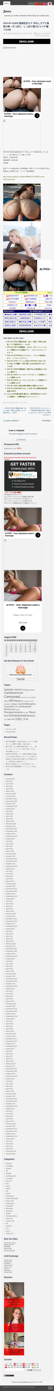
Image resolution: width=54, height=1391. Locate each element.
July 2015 (9, 1111)
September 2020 (11, 956)
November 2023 (11, 861)
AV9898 (32, 690)
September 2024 (11, 836)
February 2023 (11, 884)
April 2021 (9, 939)
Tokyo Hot (9, 1218)
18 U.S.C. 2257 (11, 729)
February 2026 (11, 794)
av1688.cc (7, 1263)
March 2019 (10, 1001)
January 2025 (10, 826)
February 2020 (11, 974)
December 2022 (11, 889)
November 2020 (11, 951)
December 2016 (11, 1069)
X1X (5, 719)
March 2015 (10, 1121)
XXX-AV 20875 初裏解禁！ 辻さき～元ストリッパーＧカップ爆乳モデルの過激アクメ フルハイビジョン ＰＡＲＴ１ (27, 350)
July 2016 (9, 1081)
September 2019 (11, 986)
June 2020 (9, 964)
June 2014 (9, 1144)
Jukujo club (16, 704)
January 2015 (10, 1126)
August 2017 (10, 1049)
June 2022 (9, 904)
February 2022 (11, 914)
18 (11, 649)
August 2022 (10, 899)
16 (35, 647)
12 (16, 647)
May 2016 (9, 1086)
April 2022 (9, 909)
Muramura (9, 709)
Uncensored (10, 402)
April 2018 (9, 1029)
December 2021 (11, 919)
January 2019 (10, 1006)
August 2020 (10, 959)
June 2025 (9, 814)
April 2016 (9, 1089)
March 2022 (10, 911)
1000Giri (17, 689)
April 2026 (9, 789)
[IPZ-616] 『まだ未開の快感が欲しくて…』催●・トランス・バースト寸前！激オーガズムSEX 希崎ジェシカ (21, 749)
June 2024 (9, 844)
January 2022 (10, 916)
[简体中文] (37, 4)
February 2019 (11, 1004)
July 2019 (9, 991)
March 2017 (10, 1061)
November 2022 (11, 891)
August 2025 (10, 809)
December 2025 (11, 799)
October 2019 (10, 984)
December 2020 (11, 949)
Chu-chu (28, 697)
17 (6, 649)
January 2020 (10, 976)
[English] (46, 4)
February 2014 (11, 1151)
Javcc (7, 11)
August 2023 (10, 869)
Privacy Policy (10, 732)
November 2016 (11, 1071)
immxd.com (8, 1272)
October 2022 (10, 894)
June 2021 (9, 934)
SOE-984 (25, 712)
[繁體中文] (41, 4)
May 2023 (9, 876)
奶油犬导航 (8, 1249)
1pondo (8, 689)
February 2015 (11, 1124)
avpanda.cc (8, 1270)
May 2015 (9, 1116)
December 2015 (11, 1099)
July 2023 (9, 871)
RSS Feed (21, 440)
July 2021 (9, 931)
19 (16, 649)
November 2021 (11, 921)
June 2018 (9, 1024)
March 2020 (10, 971)
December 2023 (11, 859)
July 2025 (9, 811)
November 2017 (11, 1041)
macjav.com (8, 1260)
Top (51, 1388)
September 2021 (11, 926)
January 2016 (10, 1096)
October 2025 (10, 804)
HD (11, 700)
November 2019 (11, 981)
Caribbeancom (13, 692)
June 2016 (9, 1084)
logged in (21, 434)
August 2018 (10, 1019)
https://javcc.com (10, 448)
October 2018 (10, 1014)
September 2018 (11, 1016)
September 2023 (11, 866)
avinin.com (7, 1267)
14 (25, 647)
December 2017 (11, 1039)
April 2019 (9, 999)
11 (11, 647)
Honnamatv (25, 701)
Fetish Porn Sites (10, 1243)
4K (7, 1171)
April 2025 (9, 819)
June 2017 (9, 1054)
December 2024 (11, 829)
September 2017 (11, 1046)
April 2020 (9, 969)
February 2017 (11, 1064)
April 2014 (9, 1149)
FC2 (7, 1183)
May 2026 (9, 786)
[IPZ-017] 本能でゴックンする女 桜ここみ (20, 764)
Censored (12, 697)
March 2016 (10, 1091)
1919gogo (25, 690)
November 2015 (11, 1101)
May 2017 (9, 1056)
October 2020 (10, 954)
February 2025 (11, 824)
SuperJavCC (17, 33)
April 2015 (9, 1119)
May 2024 (9, 846)
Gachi (33, 697)
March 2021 (10, 941)
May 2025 (9, 816)
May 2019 (9, 996)
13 (21, 647)
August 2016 (10, 1079)
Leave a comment (42, 33)
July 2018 (9, 1021)
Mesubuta (26, 706)
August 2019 (10, 989)
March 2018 (10, 1031)
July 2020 (9, 961)
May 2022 (9, 906)
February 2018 (11, 1034)
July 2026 (9, 781)
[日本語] (50, 4)
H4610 (6, 701)
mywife (17, 709)
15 (30, 647)
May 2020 (9, 966)
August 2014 (10, 1139)
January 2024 (10, 856)
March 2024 (10, 851)
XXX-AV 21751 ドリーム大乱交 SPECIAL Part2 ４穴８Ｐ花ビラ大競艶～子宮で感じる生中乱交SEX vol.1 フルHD (26, 363)
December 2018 (11, 1009)
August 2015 (10, 1109)
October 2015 (10, 1104)
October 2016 (10, 1074)
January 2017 (10, 1066)
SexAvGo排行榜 (9, 1251)
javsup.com (8, 1262)
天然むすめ (22, 719)
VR (7, 1223)
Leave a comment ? (12, 420)
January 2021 (10, 946)
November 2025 (11, 801)
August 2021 (10, 929)
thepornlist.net (9, 1245)
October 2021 (10, 924)
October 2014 (10, 1134)
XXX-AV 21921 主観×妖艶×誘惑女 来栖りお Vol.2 (25, 386)
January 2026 (10, 796)
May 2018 (9, 1026)
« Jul (5, 656)
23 (35, 649)
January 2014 (10, 1154)
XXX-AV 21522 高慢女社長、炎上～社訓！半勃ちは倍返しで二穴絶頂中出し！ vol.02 (14, 410)
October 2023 (10, 864)
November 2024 (11, 831)
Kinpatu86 (8, 706)
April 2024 (9, 849)
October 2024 (10, 834)
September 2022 (11, 896)
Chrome (22, 697)
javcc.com (31, 1387)
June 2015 (9, 1114)
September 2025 (11, 806)
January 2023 (10, 886)
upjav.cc (7, 1269)
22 (30, 649)
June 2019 (9, 994)
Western (30, 715)
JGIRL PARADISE (12, 1198)
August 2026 (10, 779)
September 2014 (11, 1136)
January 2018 (10, 1036)
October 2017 (10, 1044)
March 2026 (10, 791)
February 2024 (11, 854)
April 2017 (9, 1059)
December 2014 (11, 1129)
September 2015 (11, 1106)
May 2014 (9, 1146)
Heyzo (18, 700)
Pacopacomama (13, 712)
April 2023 (9, 879)
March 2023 (10, 881)
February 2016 (11, 1094)
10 (6, 647)
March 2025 (10, 821)
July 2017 (9, 1051)
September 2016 (11, 1076)
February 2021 (11, 944)
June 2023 (9, 874)
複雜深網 (7, 1246)
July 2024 (9, 841)
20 (21, 649)
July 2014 (9, 1141)
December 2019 (11, 979)
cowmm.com (8, 1265)
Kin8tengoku (29, 703)
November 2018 (11, 1011)
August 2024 (10, 839)
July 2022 (9, 901)
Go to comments (44, 36)
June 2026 (9, 784)
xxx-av (17, 402)
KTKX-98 (17, 707)
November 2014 (11, 1131)
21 (25, 649)
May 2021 (9, 936)
